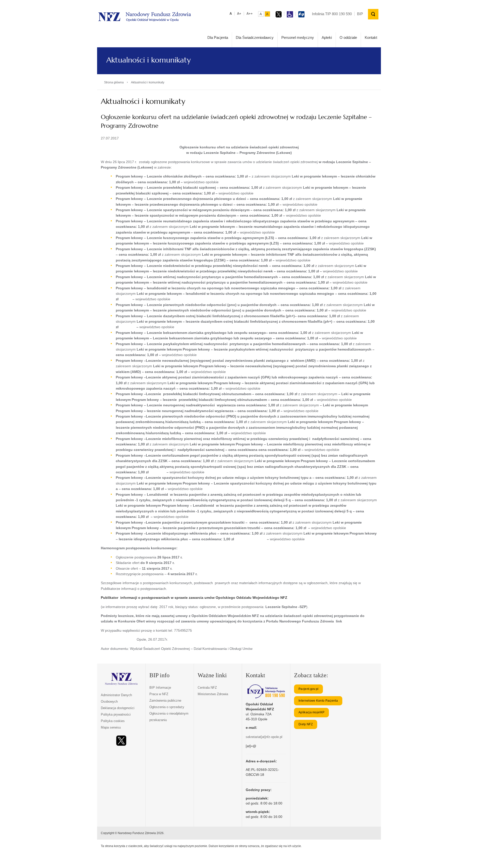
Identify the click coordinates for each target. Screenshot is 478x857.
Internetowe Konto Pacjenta (318, 700)
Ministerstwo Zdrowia (213, 694)
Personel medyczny (297, 37)
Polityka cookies (113, 721)
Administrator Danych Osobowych (116, 698)
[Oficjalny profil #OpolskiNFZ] (121, 740)
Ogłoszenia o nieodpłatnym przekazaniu (168, 717)
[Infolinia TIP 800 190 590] (266, 691)
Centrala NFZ (207, 687)
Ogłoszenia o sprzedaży (166, 707)
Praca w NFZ (158, 694)
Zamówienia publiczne (165, 700)
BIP (360, 14)
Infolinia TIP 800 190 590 (332, 14)
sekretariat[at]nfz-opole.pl (264, 737)
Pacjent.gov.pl (308, 689)
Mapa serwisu (111, 727)
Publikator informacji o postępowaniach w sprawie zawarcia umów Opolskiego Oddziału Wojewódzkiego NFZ (194, 598)
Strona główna (114, 82)
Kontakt (371, 37)
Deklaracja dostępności (117, 708)
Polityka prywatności (116, 714)
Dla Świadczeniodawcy (255, 37)
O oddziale (348, 37)
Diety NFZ (306, 724)
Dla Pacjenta (217, 37)
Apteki (327, 37)
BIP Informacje (160, 687)
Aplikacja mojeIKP (311, 712)
